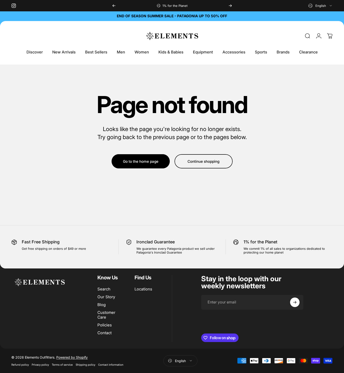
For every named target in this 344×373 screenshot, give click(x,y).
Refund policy (20, 364)
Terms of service (62, 364)
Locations (143, 289)
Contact (104, 332)
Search (103, 289)
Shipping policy (85, 364)
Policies (104, 325)
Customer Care (106, 315)
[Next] (230, 5)
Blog (101, 304)
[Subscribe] (295, 302)
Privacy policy (40, 364)
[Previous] (114, 5)
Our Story (106, 296)
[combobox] (320, 5)
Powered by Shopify (72, 357)
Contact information (110, 364)
